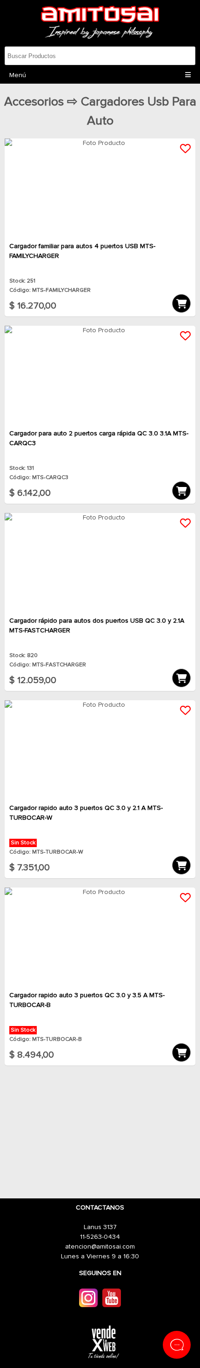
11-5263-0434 (100, 1237)
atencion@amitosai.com (100, 1246)
